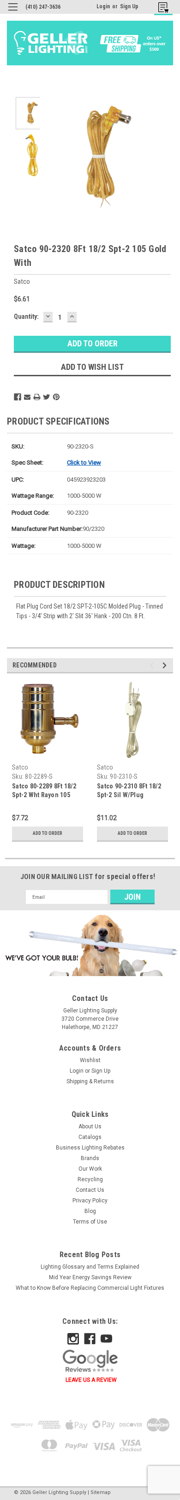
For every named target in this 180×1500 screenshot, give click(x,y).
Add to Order (47, 833)
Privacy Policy (90, 1200)
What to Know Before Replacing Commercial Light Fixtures (90, 1288)
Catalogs (90, 1137)
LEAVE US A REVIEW (91, 1380)
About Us (90, 1126)
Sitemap (100, 1492)
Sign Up (129, 6)
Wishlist (90, 1060)
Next (157, 154)
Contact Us (90, 1190)
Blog (90, 1211)
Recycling (90, 1179)
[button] (90, 944)
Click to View (84, 462)
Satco (20, 767)
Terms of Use (90, 1221)
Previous (55, 154)
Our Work (90, 1169)
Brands (90, 1158)
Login (103, 6)
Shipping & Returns (90, 1081)
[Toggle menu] (12, 12)
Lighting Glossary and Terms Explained (90, 1267)
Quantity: (26, 316)
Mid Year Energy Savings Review (90, 1277)
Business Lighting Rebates (90, 1147)
